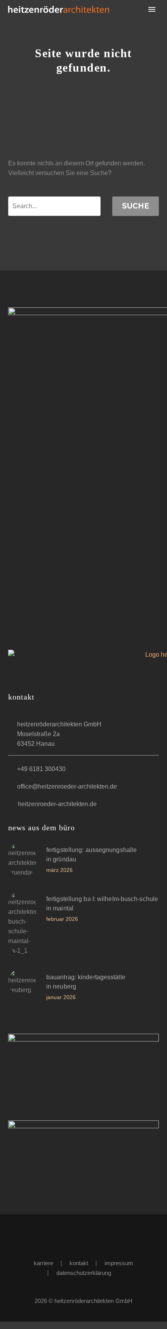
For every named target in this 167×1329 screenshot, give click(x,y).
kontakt (79, 1263)
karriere (43, 1263)
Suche (135, 206)
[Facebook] (78, 1235)
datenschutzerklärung (83, 1273)
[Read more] (83, 862)
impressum (118, 1263)
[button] (39, 703)
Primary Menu (152, 9)
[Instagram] (88, 1235)
